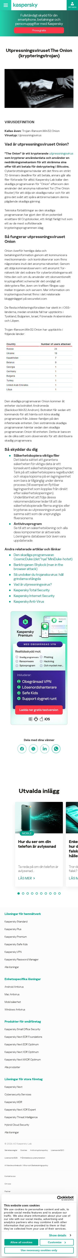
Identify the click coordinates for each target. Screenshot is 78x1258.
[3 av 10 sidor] (27, 893)
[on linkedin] (44, 748)
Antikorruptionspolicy (39, 1150)
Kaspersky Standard (16, 921)
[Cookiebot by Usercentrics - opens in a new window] (57, 1198)
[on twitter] (33, 748)
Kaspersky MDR (13, 1101)
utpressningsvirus (61, 153)
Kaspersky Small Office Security (22, 1029)
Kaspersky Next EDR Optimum (22, 1044)
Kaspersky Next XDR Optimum (22, 1051)
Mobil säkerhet (13, 1001)
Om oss (8, 1184)
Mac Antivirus (12, 994)
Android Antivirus (14, 986)
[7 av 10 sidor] (46, 893)
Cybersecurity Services (18, 1094)
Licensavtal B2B (11, 1158)
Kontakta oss (10, 1176)
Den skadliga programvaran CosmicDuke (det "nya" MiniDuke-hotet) (43, 557)
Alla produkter (12, 1067)
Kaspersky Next (13, 1086)
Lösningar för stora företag (24, 1079)
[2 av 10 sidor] (23, 893)
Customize (55, 1242)
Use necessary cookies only (39, 1250)
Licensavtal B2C (57, 1150)
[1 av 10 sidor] (18, 893)
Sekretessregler (11, 1150)
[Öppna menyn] (5, 5)
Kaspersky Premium (16, 936)
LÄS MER (25, 878)
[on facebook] (22, 748)
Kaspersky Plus (13, 929)
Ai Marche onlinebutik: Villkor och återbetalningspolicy (26, 1165)
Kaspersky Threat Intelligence (21, 1117)
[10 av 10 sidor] (59, 893)
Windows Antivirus (15, 1009)
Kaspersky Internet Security (34, 596)
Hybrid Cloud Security (17, 1124)
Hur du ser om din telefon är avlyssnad (37, 844)
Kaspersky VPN (13, 951)
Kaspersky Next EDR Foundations (23, 1036)
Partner (7, 1191)
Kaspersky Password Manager (22, 959)
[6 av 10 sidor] (41, 893)
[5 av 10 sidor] (36, 893)
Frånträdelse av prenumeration (32, 1158)
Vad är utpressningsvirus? (33, 584)
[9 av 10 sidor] (55, 893)
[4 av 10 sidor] (32, 893)
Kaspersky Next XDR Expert (20, 1109)
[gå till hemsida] (25, 5)
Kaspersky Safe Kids (16, 944)
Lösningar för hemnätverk (23, 914)
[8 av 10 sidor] (50, 893)
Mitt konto (72, 7)
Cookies (23, 1150)
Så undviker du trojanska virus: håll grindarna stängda (38, 577)
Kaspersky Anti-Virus (29, 601)
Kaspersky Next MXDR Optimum (23, 1059)
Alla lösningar (12, 967)
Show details (57, 1235)
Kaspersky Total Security (32, 590)
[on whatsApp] (56, 748)
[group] (39, 844)
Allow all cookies (21, 1242)
